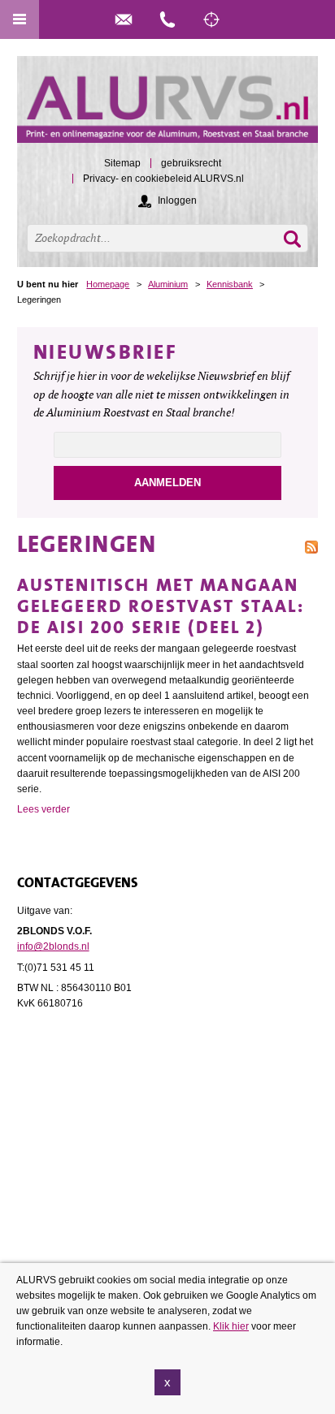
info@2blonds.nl (53, 946)
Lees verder (43, 809)
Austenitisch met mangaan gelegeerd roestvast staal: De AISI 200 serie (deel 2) (160, 606)
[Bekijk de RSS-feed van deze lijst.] (311, 546)
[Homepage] (168, 107)
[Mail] (124, 19)
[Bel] (167, 19)
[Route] (211, 19)
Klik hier (231, 1326)
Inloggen (177, 200)
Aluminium (168, 284)
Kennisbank (230, 284)
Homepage (107, 284)
